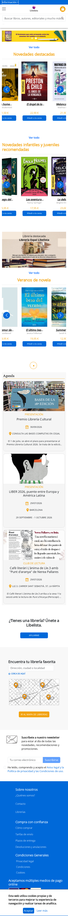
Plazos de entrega (25, 840)
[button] (3, 36)
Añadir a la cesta (34, 118)
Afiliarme (34, 635)
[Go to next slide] (60, 89)
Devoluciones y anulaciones (30, 847)
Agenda (8, 375)
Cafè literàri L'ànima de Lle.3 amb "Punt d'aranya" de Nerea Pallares (34, 570)
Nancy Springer (34, 202)
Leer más (42, 910)
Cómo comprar (23, 828)
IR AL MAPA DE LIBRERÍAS (34, 714)
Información (9, 2)
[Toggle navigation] (4, 9)
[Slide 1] (32, 38)
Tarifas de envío (24, 834)
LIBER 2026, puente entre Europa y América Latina (34, 493)
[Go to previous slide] (6, 89)
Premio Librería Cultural (34, 419)
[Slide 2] (36, 38)
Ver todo (34, 47)
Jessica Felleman (34, 333)
